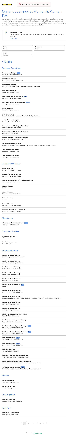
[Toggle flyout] (63, 48)
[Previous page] (21, 423)
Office (5, 53)
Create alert (13, 38)
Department (38, 47)
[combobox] (35, 49)
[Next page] (46, 423)
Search (5, 47)
